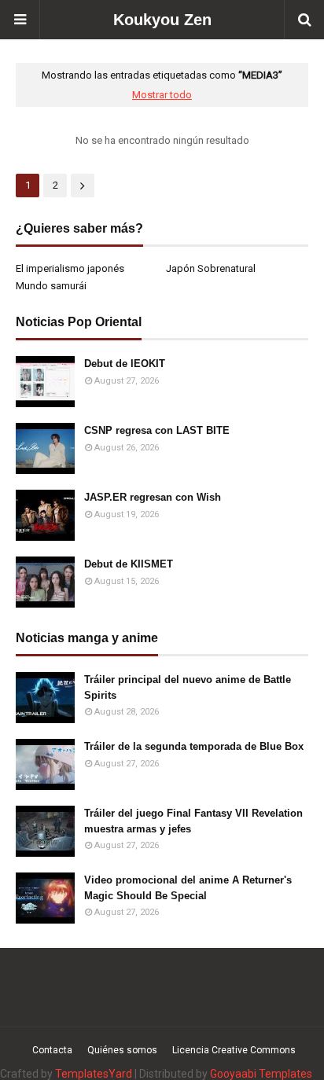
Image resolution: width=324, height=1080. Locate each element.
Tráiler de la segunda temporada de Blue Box (194, 746)
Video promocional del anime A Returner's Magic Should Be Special (188, 888)
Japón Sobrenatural (211, 268)
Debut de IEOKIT (124, 363)
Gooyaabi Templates (261, 1073)
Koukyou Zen (162, 19)
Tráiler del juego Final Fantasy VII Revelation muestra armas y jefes (193, 821)
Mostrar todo (162, 95)
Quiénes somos (122, 1050)
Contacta (52, 1050)
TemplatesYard (93, 1073)
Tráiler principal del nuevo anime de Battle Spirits (187, 687)
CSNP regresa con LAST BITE (157, 430)
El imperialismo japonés (70, 268)
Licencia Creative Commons (234, 1050)
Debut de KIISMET (128, 564)
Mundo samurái (51, 286)
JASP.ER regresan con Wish (152, 497)
